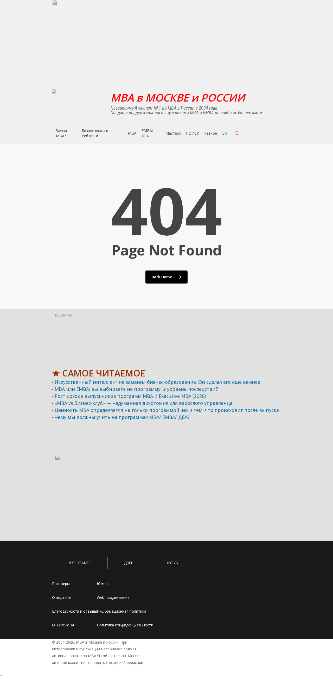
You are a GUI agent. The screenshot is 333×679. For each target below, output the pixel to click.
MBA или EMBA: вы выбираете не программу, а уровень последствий (137, 389)
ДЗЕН (128, 562)
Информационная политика (121, 611)
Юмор (102, 583)
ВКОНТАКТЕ (80, 562)
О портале (61, 597)
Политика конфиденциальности (125, 625)
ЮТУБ (172, 562)
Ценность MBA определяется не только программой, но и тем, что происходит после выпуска (167, 410)
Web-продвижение (113, 597)
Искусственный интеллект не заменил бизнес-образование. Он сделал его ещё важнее (157, 382)
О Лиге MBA (63, 625)
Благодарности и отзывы (74, 611)
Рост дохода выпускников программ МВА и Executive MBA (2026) (130, 396)
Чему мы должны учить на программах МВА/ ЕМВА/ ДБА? (122, 417)
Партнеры (61, 583)
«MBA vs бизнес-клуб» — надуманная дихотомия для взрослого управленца (143, 403)
